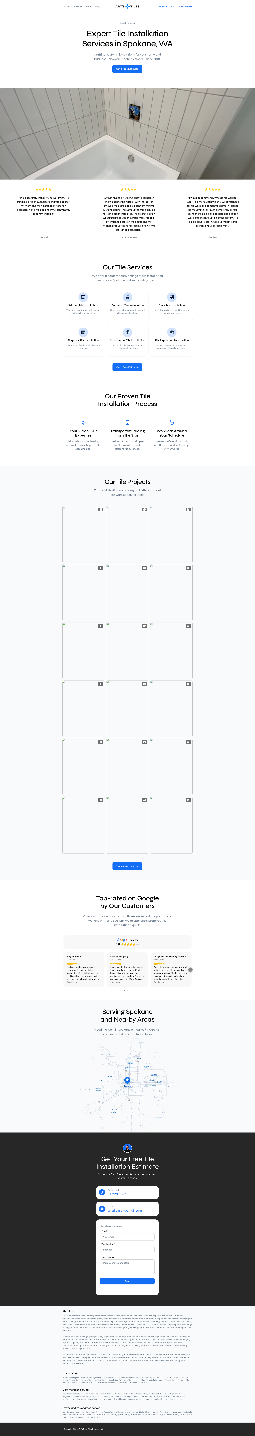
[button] (83, 1429)
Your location (107, 1244)
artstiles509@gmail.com (124, 1211)
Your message (107, 1257)
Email (104, 1231)
